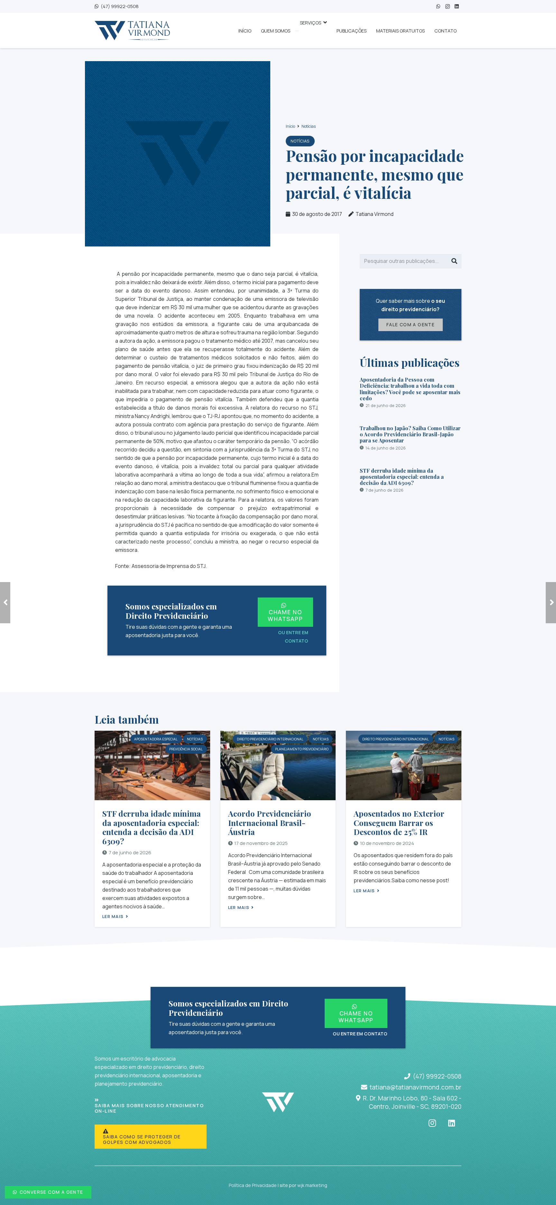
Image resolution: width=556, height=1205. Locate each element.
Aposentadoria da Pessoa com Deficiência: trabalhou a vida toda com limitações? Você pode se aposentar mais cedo (410, 389)
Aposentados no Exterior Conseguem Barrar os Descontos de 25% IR (399, 822)
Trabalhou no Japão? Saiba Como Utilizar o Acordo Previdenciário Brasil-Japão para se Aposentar (410, 434)
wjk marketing (312, 1185)
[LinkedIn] (456, 6)
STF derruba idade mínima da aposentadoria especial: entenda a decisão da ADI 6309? (402, 476)
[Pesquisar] (454, 261)
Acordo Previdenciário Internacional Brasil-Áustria (269, 822)
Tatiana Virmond (375, 214)
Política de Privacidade (253, 1185)
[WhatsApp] (438, 6)
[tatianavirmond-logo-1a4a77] (132, 30)
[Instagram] (447, 6)
